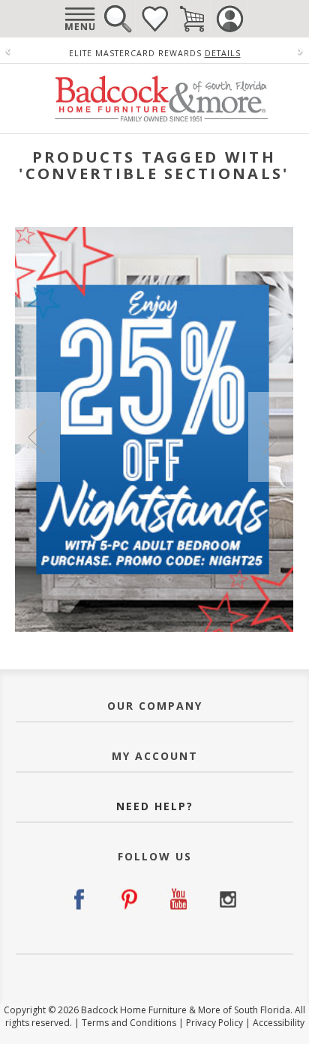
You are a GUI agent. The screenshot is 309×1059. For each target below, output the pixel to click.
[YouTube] (178, 899)
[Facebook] (81, 899)
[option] (154, 429)
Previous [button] (37, 437)
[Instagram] (227, 899)
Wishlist (154, 18)
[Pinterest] (130, 899)
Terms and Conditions (129, 1022)
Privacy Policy (214, 1022)
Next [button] (270, 437)
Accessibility (278, 1022)
